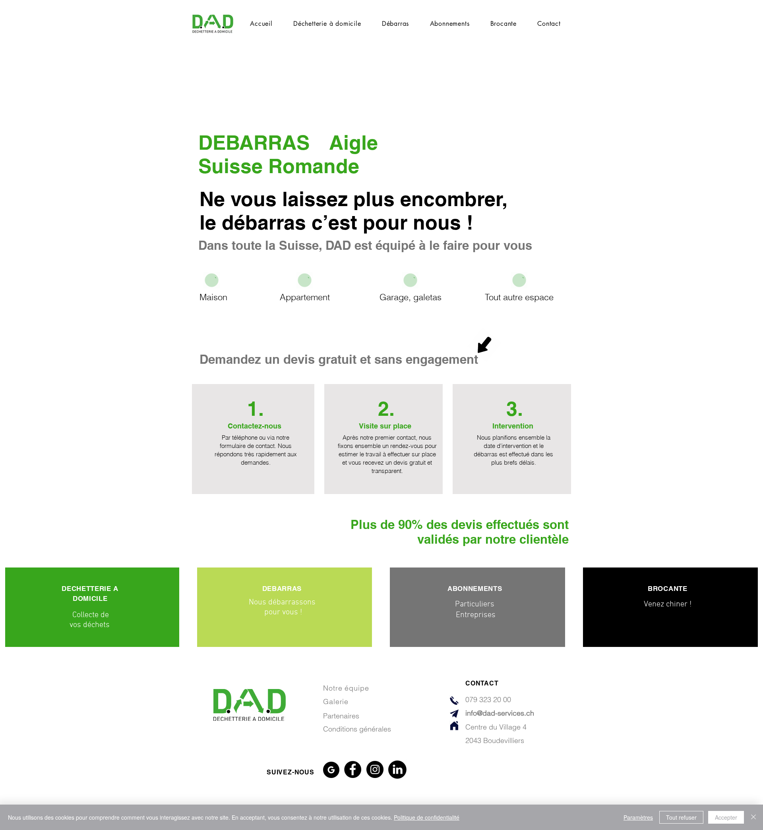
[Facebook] (352, 769)
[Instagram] (374, 769)
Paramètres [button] (638, 817)
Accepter (726, 817)
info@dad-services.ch (499, 713)
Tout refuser (681, 817)
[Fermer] (753, 817)
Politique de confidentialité (426, 817)
